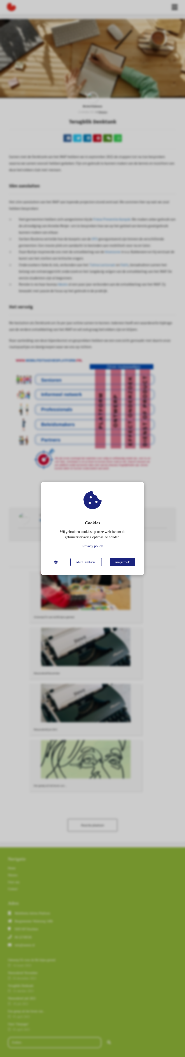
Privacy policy (92, 546)
